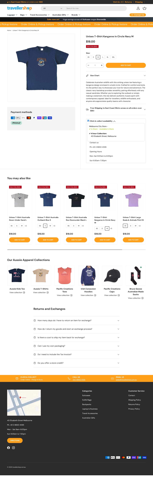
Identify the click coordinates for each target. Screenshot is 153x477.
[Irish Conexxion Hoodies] (88, 276)
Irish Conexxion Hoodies (88, 290)
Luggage (11, 15)
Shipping (139, 2)
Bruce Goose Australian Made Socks (136, 292)
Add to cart (126, 65)
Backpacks (86, 404)
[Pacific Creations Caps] (112, 276)
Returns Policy (134, 404)
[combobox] (84, 8)
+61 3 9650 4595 (79, 380)
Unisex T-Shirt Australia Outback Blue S (48, 218)
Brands (75, 15)
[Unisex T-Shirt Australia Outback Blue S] (48, 200)
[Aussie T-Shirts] (41, 276)
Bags (22, 15)
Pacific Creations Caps (112, 290)
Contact (131, 395)
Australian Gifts (59, 15)
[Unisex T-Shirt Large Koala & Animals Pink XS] (133, 200)
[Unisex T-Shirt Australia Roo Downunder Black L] (76, 200)
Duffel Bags (87, 400)
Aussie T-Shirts (40, 289)
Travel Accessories (38, 15)
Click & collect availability (101, 121)
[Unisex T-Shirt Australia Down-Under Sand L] (19, 200)
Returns (128, 2)
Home (9, 30)
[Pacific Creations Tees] (65, 276)
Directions (14, 440)
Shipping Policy (134, 400)
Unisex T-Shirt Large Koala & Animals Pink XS (133, 218)
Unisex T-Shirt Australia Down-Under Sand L (19, 218)
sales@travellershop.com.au (126, 380)
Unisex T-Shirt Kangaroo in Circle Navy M (26, 30)
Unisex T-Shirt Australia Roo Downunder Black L (76, 218)
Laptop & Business (90, 409)
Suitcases (86, 395)
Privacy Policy (134, 409)
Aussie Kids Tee (17, 289)
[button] (144, 8)
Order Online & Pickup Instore (35, 24)
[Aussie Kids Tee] (17, 276)
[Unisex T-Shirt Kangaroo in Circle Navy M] (104, 200)
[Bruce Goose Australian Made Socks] (136, 276)
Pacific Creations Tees (64, 290)
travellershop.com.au (19, 467)
